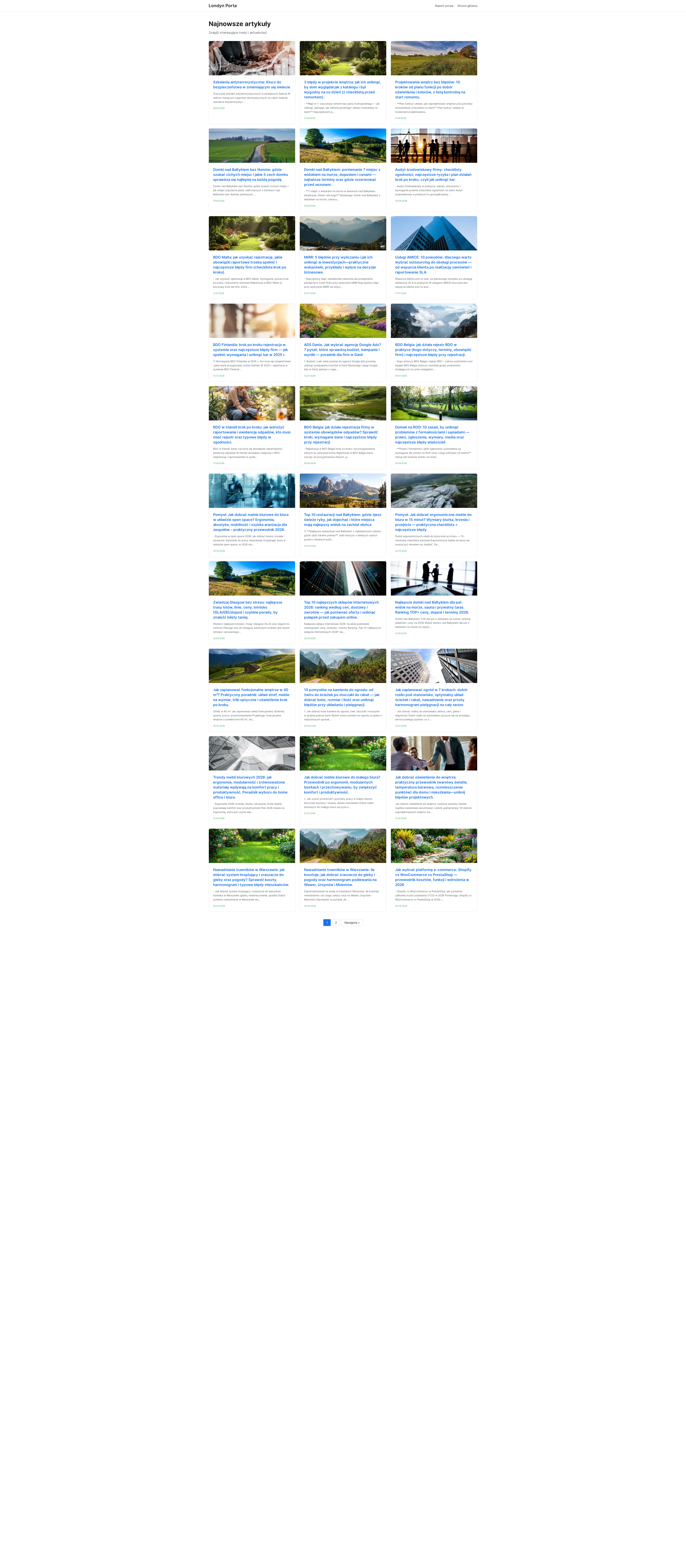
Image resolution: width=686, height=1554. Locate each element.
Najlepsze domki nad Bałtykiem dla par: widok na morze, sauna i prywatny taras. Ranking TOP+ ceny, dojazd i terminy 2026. (432, 607)
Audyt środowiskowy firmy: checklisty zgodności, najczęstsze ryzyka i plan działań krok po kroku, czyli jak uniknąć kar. (433, 174)
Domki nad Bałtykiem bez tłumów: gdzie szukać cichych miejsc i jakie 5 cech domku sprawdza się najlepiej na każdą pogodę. (250, 174)
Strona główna (467, 5)
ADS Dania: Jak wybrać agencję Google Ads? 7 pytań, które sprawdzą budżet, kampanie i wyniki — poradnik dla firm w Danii (342, 350)
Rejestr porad (444, 5)
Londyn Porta (223, 5)
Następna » (352, 922)
